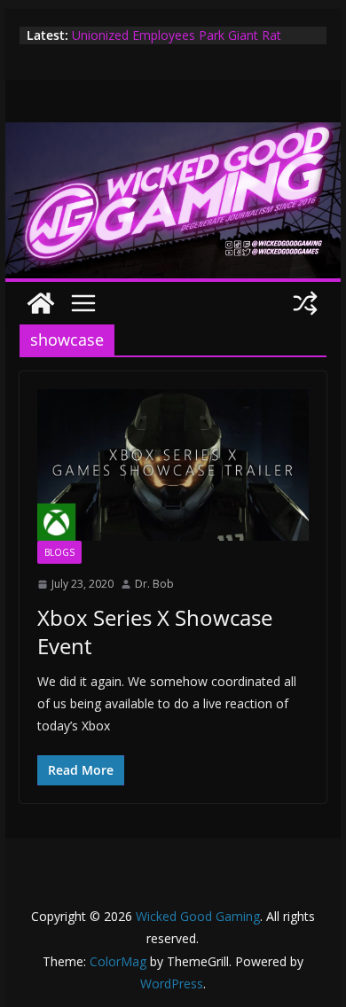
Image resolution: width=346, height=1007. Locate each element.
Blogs (59, 552)
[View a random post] (305, 303)
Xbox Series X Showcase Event (154, 631)
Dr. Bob (154, 583)
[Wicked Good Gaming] (173, 134)
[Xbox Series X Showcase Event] (173, 464)
